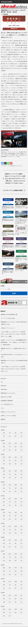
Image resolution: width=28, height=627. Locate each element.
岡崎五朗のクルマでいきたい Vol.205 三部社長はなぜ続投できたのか (14, 323)
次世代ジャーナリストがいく (8, 411)
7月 (10, 433)
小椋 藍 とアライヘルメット (8, 328)
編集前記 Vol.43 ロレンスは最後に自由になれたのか (13, 349)
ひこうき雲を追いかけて (7, 404)
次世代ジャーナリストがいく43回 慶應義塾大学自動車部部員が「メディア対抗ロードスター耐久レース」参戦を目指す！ (14, 342)
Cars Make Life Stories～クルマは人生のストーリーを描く (14, 355)
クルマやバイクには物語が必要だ (13, 190)
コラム (2, 408)
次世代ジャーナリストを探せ (8, 415)
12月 (4, 443)
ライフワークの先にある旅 (8, 318)
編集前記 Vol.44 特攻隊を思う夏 (9, 314)
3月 (10, 436)
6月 (15, 433)
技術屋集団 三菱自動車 (7, 400)
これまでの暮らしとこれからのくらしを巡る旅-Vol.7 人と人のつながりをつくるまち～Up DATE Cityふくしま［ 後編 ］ (13, 334)
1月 (21, 436)
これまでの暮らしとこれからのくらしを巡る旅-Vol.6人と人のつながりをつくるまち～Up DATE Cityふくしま (13, 369)
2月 (15, 436)
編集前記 (3, 419)
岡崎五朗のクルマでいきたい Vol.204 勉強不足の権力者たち (14, 361)
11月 (10, 443)
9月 (21, 443)
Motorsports (4, 389)
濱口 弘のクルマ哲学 (6, 396)
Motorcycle (3, 385)
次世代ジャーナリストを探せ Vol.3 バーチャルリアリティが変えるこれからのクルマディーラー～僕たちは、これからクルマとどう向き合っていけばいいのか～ (15, 178)
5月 (21, 433)
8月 (4, 433)
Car (9, 165)
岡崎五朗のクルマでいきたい (16, 165)
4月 (4, 436)
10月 (15, 443)
